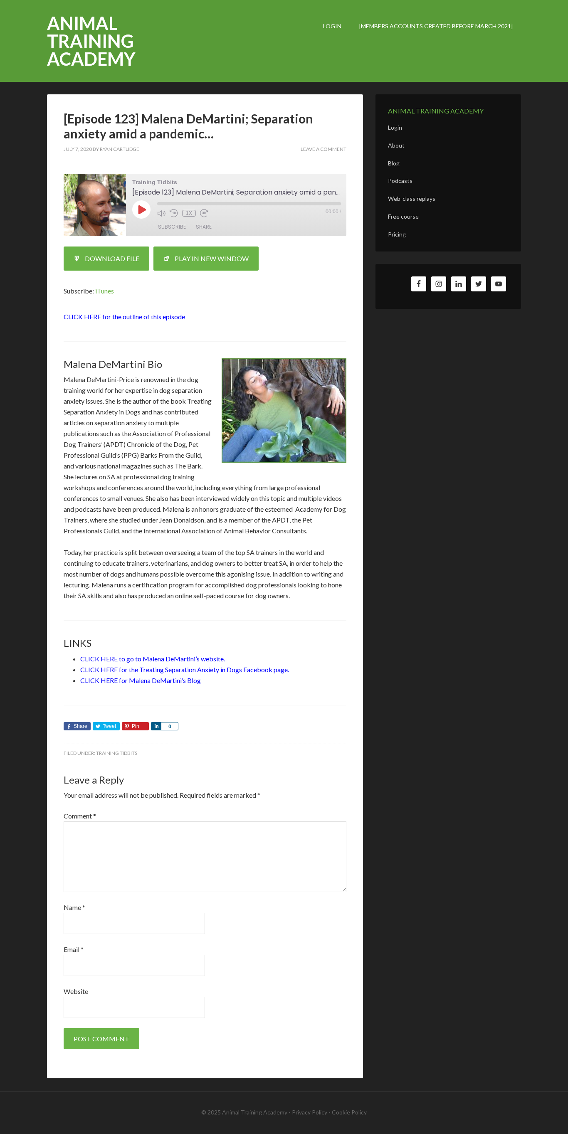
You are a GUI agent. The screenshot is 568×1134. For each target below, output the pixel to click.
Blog (394, 163)
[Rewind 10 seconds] (174, 213)
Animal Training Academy (91, 40)
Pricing (397, 234)
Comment (80, 816)
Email (74, 949)
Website (76, 991)
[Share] (156, 726)
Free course (403, 216)
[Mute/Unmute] (161, 213)
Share (204, 226)
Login (395, 127)
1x (189, 213)
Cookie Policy (349, 1112)
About (396, 145)
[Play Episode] (141, 209)
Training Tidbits (116, 753)
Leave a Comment (323, 149)
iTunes (104, 291)
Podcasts (400, 180)
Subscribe (172, 226)
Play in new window (212, 258)
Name (74, 907)
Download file (112, 258)
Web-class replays (411, 198)
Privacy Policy (309, 1112)
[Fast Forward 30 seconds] (204, 213)
